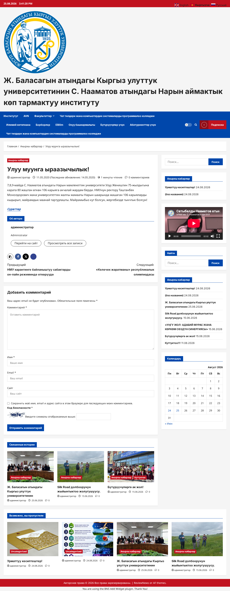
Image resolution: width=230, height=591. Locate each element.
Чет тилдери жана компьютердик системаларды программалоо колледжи (107, 115)
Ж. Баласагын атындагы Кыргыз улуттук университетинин (24, 491)
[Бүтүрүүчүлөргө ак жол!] (131, 466)
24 (169, 410)
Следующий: (125, 269)
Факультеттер (43, 115)
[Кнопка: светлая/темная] (188, 125)
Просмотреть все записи (65, 243)
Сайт (10, 388)
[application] (194, 223)
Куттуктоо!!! (173, 342)
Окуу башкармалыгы (82, 124)
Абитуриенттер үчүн (143, 124)
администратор (20, 177)
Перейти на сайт (26, 243)
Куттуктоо (139, 477)
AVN (26, 115)
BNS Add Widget (114, 588)
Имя (11, 357)
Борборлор (43, 124)
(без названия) (174, 194)
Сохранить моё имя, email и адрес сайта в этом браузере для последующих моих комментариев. (72, 403)
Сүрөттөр (14, 209)
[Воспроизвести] (169, 236)
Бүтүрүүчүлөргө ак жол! (125, 487)
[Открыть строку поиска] (196, 124)
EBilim (59, 124)
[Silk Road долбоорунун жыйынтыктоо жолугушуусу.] (80, 466)
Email (11, 372)
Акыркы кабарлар (18, 160)
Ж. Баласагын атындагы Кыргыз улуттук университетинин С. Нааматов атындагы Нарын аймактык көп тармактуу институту (113, 91)
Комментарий (17, 307)
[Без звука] (212, 236)
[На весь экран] (218, 236)
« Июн (168, 423)
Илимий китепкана (18, 124)
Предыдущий (38, 269)
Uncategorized (19, 551)
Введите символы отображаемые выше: (50, 416)
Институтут (11, 115)
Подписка (217, 124)
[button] (10, 257)
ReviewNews (141, 583)
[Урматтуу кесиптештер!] (32, 539)
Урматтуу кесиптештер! (180, 187)
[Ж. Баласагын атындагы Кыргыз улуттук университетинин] (30, 466)
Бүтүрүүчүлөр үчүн (112, 124)
